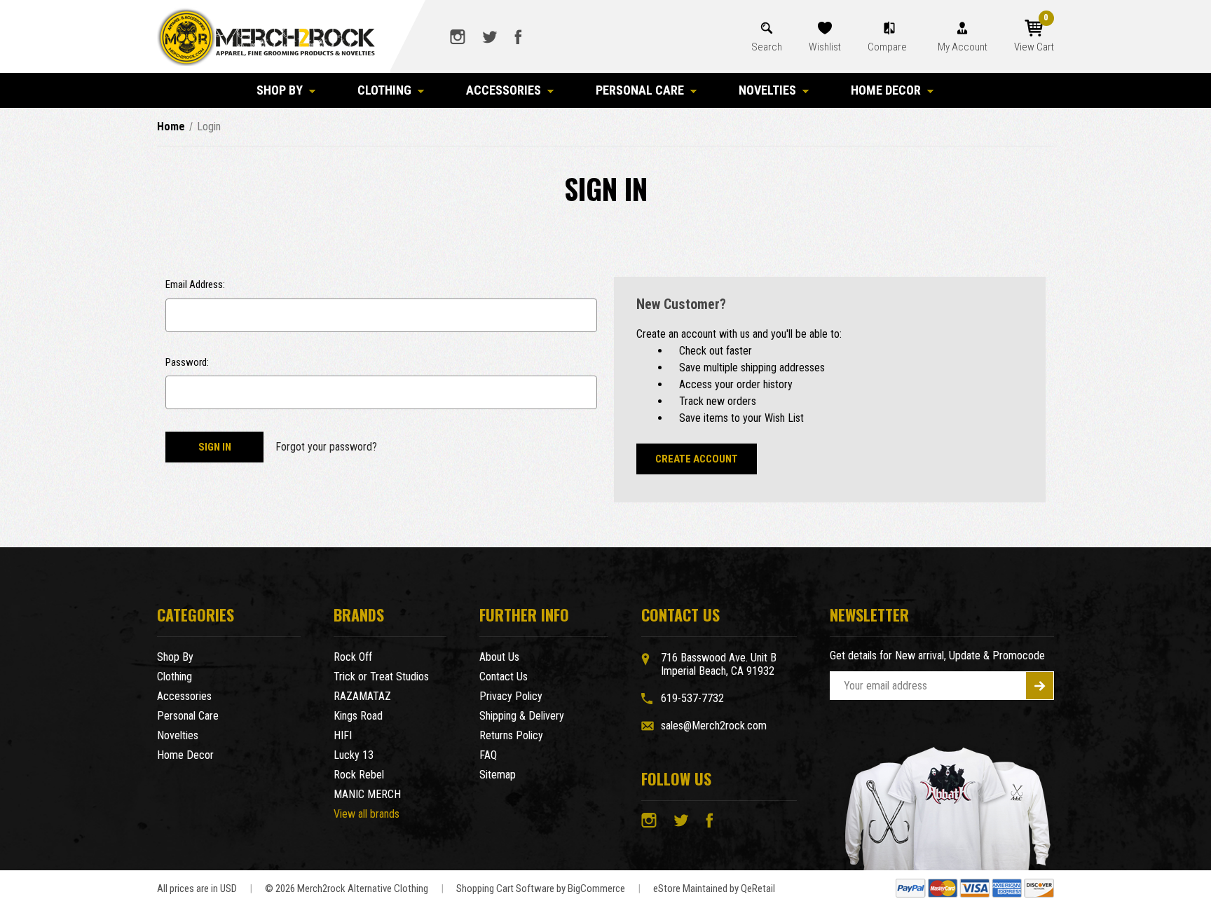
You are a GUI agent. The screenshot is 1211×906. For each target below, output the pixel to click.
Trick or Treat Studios (381, 676)
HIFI (343, 735)
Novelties (767, 90)
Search (766, 47)
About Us (499, 657)
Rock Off (353, 657)
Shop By (279, 90)
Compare (888, 47)
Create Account (696, 459)
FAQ (488, 755)
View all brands (366, 814)
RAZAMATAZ (362, 696)
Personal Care (640, 90)
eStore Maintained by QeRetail (714, 888)
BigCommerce (596, 888)
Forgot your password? (326, 446)
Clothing (384, 90)
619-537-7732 (692, 698)
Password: (187, 362)
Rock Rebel (359, 774)
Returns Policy (511, 735)
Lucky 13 (354, 755)
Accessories (503, 90)
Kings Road (358, 715)
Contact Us (503, 676)
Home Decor (886, 90)
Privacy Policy (510, 696)
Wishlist (825, 47)
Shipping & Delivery (521, 715)
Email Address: (195, 284)
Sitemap (497, 774)
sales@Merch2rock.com (714, 725)
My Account (962, 47)
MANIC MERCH (367, 794)
